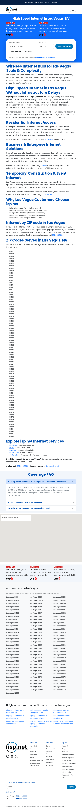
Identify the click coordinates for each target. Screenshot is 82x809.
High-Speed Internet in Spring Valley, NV (39, 711)
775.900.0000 (21, 799)
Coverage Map (67, 766)
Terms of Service (68, 769)
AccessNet (50, 765)
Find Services (64, 46)
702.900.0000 (58, 235)
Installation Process (69, 763)
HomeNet (49, 139)
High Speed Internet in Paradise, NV (61, 717)
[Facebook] (12, 756)
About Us (65, 746)
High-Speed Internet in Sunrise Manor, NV (62, 711)
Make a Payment (68, 758)
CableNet (33, 755)
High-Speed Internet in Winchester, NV (15, 717)
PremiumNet (14, 452)
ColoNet (49, 757)
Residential (16, 51)
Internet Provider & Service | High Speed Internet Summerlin (41, 723)
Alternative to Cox (36, 761)
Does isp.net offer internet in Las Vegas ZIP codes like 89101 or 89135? (37, 482)
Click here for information (45, 57)
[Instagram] (7, 756)
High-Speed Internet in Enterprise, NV (15, 711)
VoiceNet (33, 749)
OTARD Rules (66, 761)
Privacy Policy (67, 772)
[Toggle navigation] (73, 10)
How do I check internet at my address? (25, 503)
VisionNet (49, 763)
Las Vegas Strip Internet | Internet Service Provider (63, 722)
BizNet (44, 165)
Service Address (14, 43)
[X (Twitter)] (16, 756)
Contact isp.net (52, 466)
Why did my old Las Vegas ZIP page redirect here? (29, 508)
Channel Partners (68, 755)
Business (28, 51)
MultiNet (12, 450)
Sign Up (71, 787)
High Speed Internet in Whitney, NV (15, 722)
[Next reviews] (70, 29)
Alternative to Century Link (35, 764)
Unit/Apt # (42, 43)
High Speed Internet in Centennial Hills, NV (38, 717)
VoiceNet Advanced (49, 753)
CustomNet (47, 194)
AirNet (32, 758)
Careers (65, 752)
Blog (63, 749)
